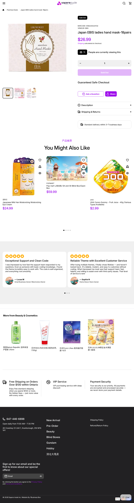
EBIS (86, 28)
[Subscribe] (40, 476)
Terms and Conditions (14, 484)
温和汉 (5, 199)
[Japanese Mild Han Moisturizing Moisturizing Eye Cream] (23, 176)
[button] (118, 94)
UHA (92, 200)
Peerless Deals (12, 10)
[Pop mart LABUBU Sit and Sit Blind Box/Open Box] (67, 168)
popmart (50, 183)
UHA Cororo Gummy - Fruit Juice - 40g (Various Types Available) (110, 203)
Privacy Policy (36, 482)
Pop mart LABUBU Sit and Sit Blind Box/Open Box (65, 187)
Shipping (81, 43)
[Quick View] (40, 173)
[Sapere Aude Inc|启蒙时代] (67, 3)
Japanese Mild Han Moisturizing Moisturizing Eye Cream (22, 203)
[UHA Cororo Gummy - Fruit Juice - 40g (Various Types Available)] (110, 176)
